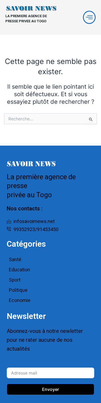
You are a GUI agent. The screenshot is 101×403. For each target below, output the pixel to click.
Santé (15, 259)
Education (19, 269)
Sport (14, 280)
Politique (18, 290)
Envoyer (50, 389)
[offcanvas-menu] (89, 17)
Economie (19, 300)
